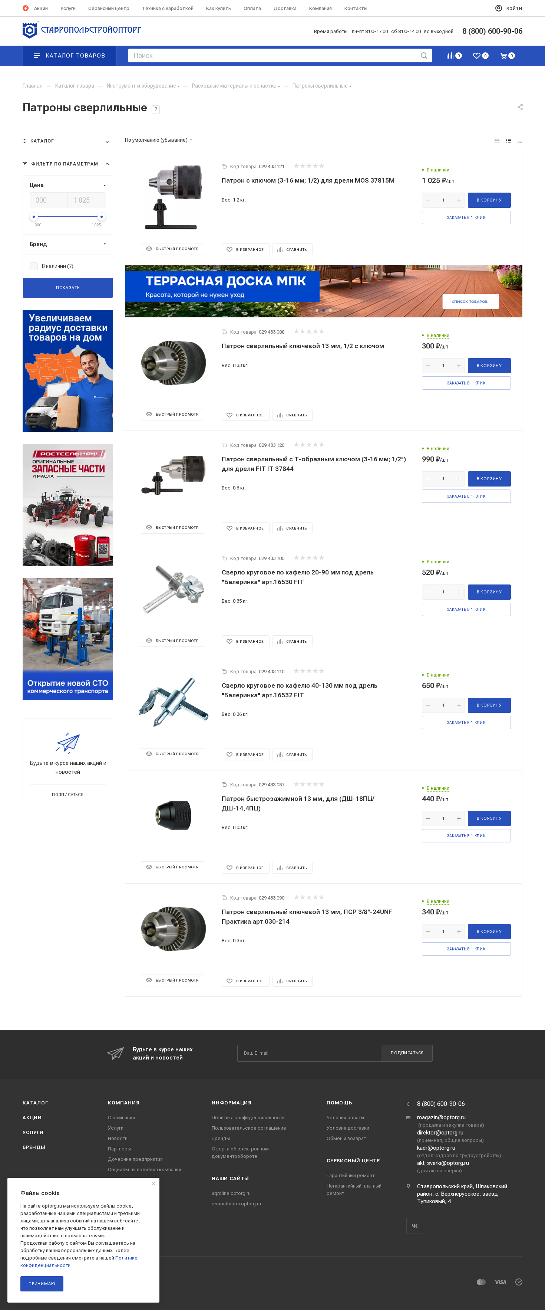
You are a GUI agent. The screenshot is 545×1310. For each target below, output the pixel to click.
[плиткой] (497, 141)
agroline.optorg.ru (231, 1193)
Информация (232, 1103)
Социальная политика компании (144, 1169)
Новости (118, 1138)
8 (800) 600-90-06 (441, 1104)
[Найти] (424, 55)
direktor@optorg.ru (440, 1132)
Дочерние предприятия (135, 1159)
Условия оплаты (345, 1117)
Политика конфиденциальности (248, 1117)
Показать (68, 287)
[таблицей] (520, 141)
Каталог (35, 1103)
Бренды (34, 1147)
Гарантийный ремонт (350, 1175)
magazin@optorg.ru (441, 1117)
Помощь (339, 1103)
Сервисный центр (353, 1160)
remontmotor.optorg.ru (236, 1203)
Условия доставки (348, 1128)
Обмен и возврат (346, 1138)
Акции (32, 1117)
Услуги (33, 1132)
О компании (121, 1117)
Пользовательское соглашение (249, 1128)
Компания (123, 1103)
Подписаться (407, 1053)
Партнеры (119, 1149)
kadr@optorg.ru (436, 1147)
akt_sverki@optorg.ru (443, 1163)
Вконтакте (414, 1226)
